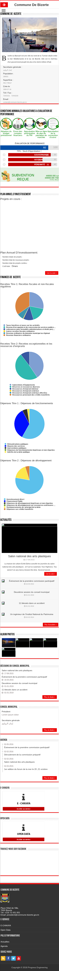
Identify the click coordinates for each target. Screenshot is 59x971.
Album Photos (7, 634)
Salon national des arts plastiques (29, 556)
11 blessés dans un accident (32, 603)
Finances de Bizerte (10, 277)
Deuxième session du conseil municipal (31, 592)
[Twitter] (13, 958)
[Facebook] (8, 958)
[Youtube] (18, 958)
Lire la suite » (50, 574)
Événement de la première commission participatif (31, 581)
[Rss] (3, 958)
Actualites (5, 942)
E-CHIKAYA (6, 925)
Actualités (5, 520)
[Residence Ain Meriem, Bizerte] (8, 652)
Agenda (4, 946)
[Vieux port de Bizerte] (8, 642)
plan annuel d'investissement (15, 194)
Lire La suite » (52, 273)
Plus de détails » (49, 697)
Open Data (5, 930)
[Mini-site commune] (4, 4)
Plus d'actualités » (51, 625)
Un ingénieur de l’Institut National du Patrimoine (31, 614)
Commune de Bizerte (10, 14)
